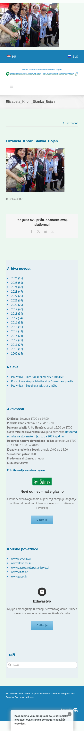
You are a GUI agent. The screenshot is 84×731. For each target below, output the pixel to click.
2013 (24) (17, 336)
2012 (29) (17, 340)
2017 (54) (17, 318)
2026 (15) (17, 278)
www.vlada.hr (19, 572)
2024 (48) (17, 287)
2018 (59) (17, 313)
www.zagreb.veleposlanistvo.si (30, 567)
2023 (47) (17, 291)
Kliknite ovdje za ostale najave (26, 470)
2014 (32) (17, 331)
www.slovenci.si (21, 563)
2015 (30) (17, 327)
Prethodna (72, 123)
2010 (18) (17, 349)
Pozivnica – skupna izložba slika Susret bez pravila (42, 381)
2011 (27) (17, 345)
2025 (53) (17, 283)
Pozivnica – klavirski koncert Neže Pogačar (37, 377)
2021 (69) (17, 300)
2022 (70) (17, 296)
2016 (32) (17, 322)
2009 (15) (17, 353)
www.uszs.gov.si (21, 559)
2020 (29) (17, 305)
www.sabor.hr (19, 576)
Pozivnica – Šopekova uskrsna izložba (34, 385)
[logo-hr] (42, 70)
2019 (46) (17, 309)
